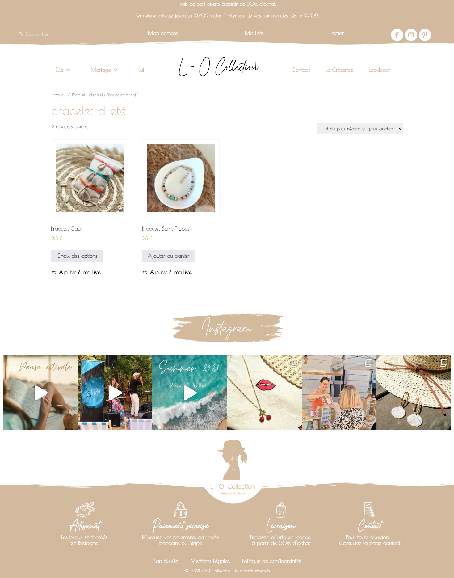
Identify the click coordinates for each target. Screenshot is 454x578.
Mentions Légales (210, 561)
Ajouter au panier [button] (168, 256)
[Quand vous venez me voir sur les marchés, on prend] (413, 392)
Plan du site (165, 561)
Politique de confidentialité (271, 561)
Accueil (58, 94)
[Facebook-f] (397, 35)
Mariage (101, 69)
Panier (337, 33)
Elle (59, 69)
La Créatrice (339, 69)
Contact (301, 69)
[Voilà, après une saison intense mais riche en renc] (40, 392)
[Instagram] (411, 35)
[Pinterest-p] (425, 35)
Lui (141, 69)
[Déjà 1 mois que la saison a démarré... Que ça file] (189, 392)
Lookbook (379, 69)
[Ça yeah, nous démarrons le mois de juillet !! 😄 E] (339, 392)
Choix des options (77, 256)
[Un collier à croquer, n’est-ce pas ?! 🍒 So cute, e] (264, 392)
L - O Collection (218, 67)
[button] (76, 272)
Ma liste (254, 33)
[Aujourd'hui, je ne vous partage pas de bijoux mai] (115, 392)
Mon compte (163, 33)
